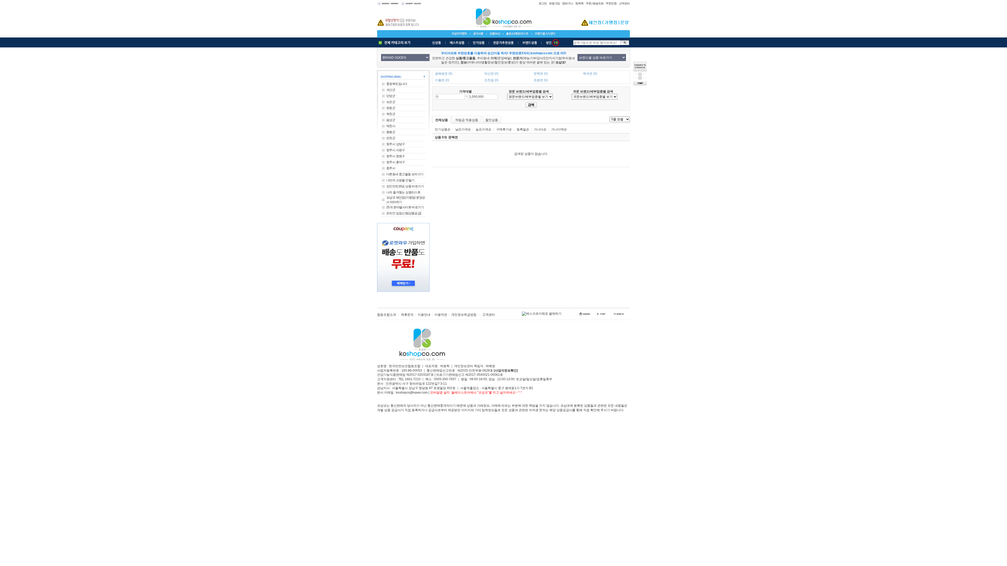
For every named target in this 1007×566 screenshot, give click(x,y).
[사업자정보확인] (506, 370)
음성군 (390, 120)
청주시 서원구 (395, 150)
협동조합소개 (386, 315)
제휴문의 (407, 315)
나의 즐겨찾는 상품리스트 (403, 192)
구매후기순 (504, 129)
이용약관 (441, 315)
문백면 (453, 137)
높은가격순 (483, 129)
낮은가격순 (463, 129)
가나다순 (540, 129)
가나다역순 (559, 129)
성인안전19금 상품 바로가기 (405, 186)
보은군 (390, 102)
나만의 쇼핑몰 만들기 (400, 180)
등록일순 (523, 129)
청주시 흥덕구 (395, 162)
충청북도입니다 (396, 84)
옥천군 (390, 114)
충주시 (390, 168)
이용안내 (424, 315)
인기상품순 (443, 129)
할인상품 (491, 120)
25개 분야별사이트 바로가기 (405, 207)
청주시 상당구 (395, 144)
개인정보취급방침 (463, 315)
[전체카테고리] (395, 42)
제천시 (390, 126)
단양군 (390, 96)
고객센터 (488, 315)
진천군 (390, 138)
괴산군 (390, 90)
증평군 (390, 132)
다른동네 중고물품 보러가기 (405, 174)
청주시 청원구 (395, 156)
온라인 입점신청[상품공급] (403, 213)
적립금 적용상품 (466, 120)
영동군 (390, 108)
